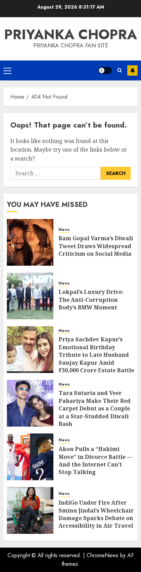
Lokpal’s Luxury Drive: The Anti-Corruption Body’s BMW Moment (91, 299)
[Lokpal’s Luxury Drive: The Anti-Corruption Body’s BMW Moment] (30, 296)
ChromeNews (102, 555)
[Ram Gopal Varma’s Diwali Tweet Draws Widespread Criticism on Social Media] (30, 242)
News (64, 230)
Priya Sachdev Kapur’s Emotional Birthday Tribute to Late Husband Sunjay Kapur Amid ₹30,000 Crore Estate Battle (96, 355)
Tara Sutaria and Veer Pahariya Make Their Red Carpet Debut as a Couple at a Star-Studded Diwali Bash (95, 408)
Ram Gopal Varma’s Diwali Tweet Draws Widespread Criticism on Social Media (96, 245)
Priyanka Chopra (70, 34)
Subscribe (132, 70)
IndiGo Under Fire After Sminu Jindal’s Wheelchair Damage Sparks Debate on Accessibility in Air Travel (96, 514)
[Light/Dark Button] (105, 70)
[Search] (119, 70)
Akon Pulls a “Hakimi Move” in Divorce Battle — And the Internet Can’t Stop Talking (95, 460)
